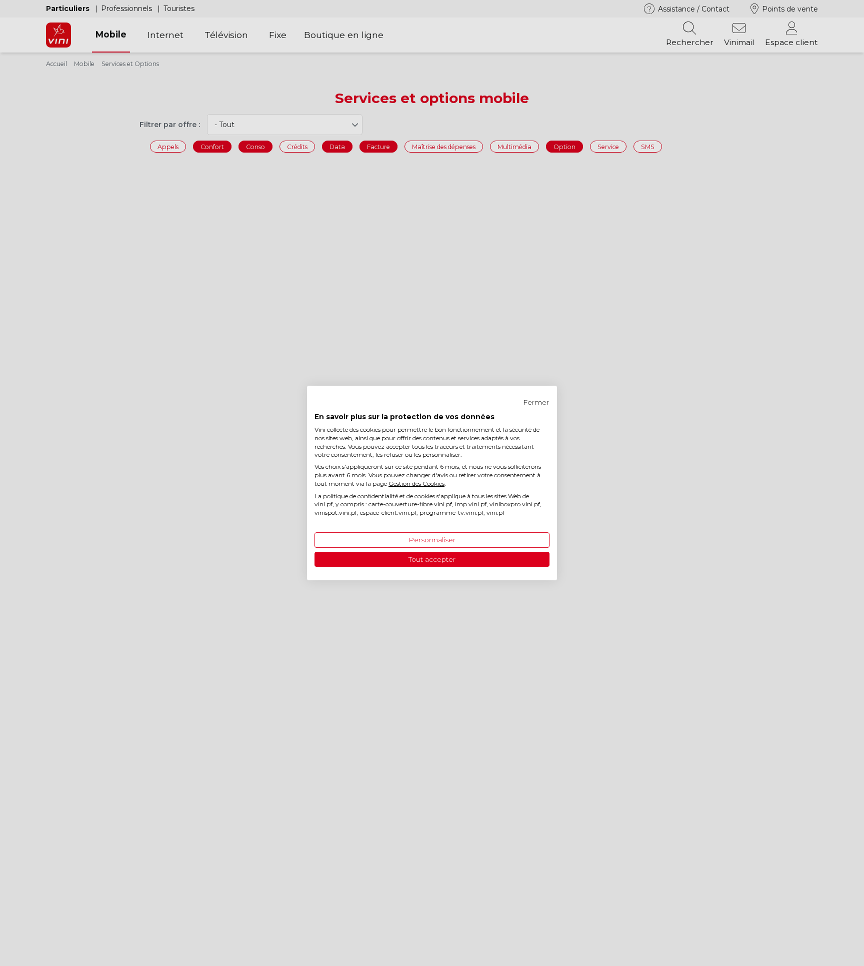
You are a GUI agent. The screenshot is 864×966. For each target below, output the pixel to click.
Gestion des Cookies (416, 483)
